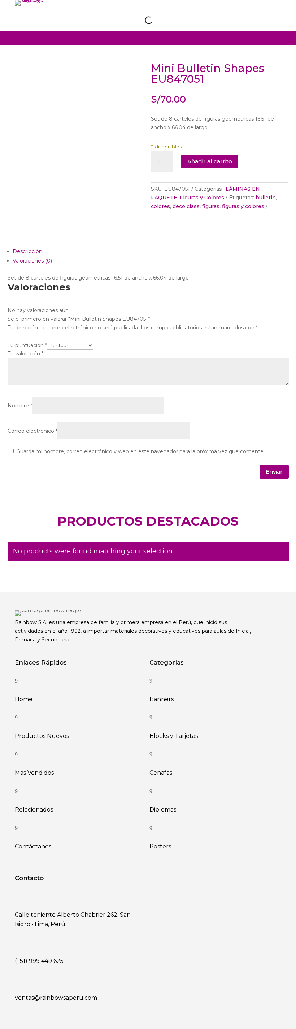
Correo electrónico (32, 431)
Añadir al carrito (209, 161)
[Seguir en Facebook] (260, 14)
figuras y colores (243, 206)
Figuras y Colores (202, 197)
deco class (186, 206)
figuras (210, 206)
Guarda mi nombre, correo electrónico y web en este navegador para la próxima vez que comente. (140, 451)
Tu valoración (25, 353)
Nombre (20, 405)
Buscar (135, 20)
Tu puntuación (27, 345)
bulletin (266, 197)
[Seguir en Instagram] (245, 14)
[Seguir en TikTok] (275, 14)
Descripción (27, 251)
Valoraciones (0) (32, 261)
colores (160, 206)
